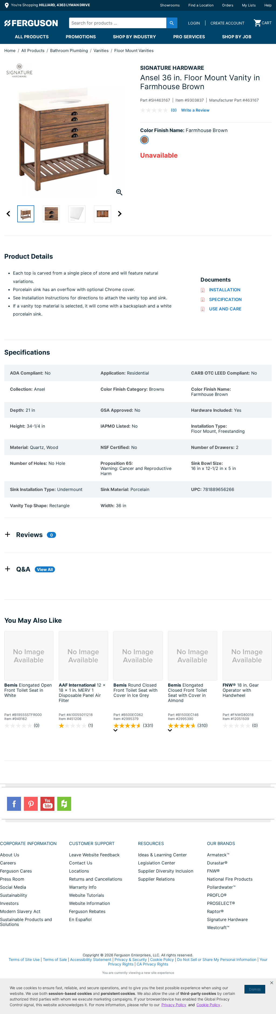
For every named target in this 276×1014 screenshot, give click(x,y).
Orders (227, 5)
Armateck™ (218, 854)
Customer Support (92, 843)
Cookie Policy (162, 959)
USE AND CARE (225, 309)
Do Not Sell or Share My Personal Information (216, 959)
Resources (151, 843)
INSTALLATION (224, 289)
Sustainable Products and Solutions (26, 922)
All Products (32, 36)
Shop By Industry (134, 36)
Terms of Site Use (24, 959)
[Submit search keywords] (171, 23)
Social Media (13, 887)
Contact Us (80, 863)
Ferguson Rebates (87, 911)
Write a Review (195, 110)
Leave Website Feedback (94, 854)
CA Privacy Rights (152, 964)
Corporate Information (28, 843)
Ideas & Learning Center (162, 854)
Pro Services (189, 36)
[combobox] (120, 23)
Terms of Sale (55, 959)
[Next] (117, 213)
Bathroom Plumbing (69, 50)
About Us (9, 854)
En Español (80, 919)
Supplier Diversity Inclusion (165, 871)
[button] (271, 983)
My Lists (249, 5)
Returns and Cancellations (95, 879)
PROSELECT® (221, 903)
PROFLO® (217, 895)
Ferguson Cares (16, 871)
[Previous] (10, 213)
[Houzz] (64, 804)
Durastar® (217, 863)
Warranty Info (82, 887)
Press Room (12, 879)
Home (10, 50)
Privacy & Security (131, 959)
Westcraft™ (218, 927)
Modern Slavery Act (20, 911)
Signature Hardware (227, 919)
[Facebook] (14, 804)
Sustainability (13, 895)
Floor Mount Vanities (134, 50)
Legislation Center (156, 863)
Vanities (102, 50)
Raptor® (215, 911)
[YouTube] (47, 804)
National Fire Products (230, 879)
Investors (9, 903)
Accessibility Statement (90, 959)
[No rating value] (155, 110)
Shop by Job (236, 36)
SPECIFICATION (225, 299)
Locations (79, 871)
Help (268, 5)
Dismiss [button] (255, 989)
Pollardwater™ (221, 887)
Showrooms (170, 5)
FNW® (213, 871)
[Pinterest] (31, 804)
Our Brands (221, 843)
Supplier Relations (156, 879)
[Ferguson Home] (31, 23)
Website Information (89, 903)
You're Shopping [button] (50, 5)
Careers (8, 863)
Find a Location (200, 5)
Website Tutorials (86, 895)
